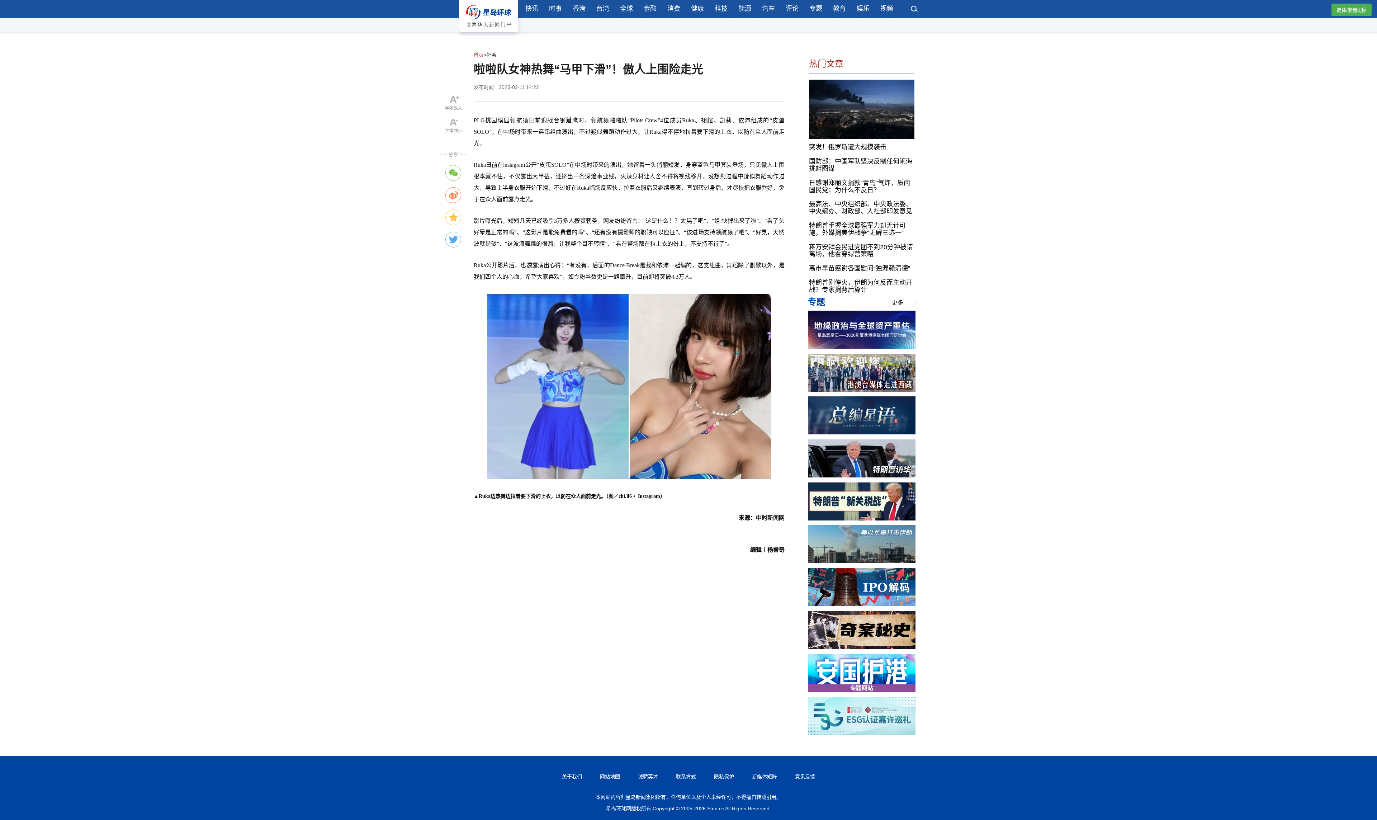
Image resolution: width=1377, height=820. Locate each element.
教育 (839, 8)
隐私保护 (724, 776)
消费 (673, 8)
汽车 (768, 8)
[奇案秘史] (861, 647)
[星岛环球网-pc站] (488, 34)
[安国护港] (861, 690)
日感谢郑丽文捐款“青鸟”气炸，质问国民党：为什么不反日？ (859, 186)
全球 (626, 8)
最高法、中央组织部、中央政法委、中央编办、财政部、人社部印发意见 (860, 208)
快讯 (531, 8)
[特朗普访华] (861, 475)
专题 (815, 8)
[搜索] (914, 9)
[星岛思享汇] (861, 347)
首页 (479, 55)
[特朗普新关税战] (861, 518)
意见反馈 (805, 776)
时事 (555, 8)
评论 (792, 8)
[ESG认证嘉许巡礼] (861, 733)
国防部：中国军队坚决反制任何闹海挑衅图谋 (860, 165)
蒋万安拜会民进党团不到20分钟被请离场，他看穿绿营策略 (861, 251)
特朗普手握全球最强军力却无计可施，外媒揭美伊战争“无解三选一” (857, 229)
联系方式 (686, 776)
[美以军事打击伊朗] (861, 561)
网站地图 (610, 776)
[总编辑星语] (861, 432)
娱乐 (863, 8)
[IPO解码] (861, 604)
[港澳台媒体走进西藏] (861, 390)
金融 (650, 8)
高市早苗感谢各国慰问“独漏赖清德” (859, 268)
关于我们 (572, 776)
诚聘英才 (648, 776)
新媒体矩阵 (764, 776)
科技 (721, 8)
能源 (744, 8)
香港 (579, 8)
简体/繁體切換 (1351, 10)
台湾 (602, 8)
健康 (697, 8)
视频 (886, 8)
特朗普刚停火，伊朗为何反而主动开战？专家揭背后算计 (860, 286)
